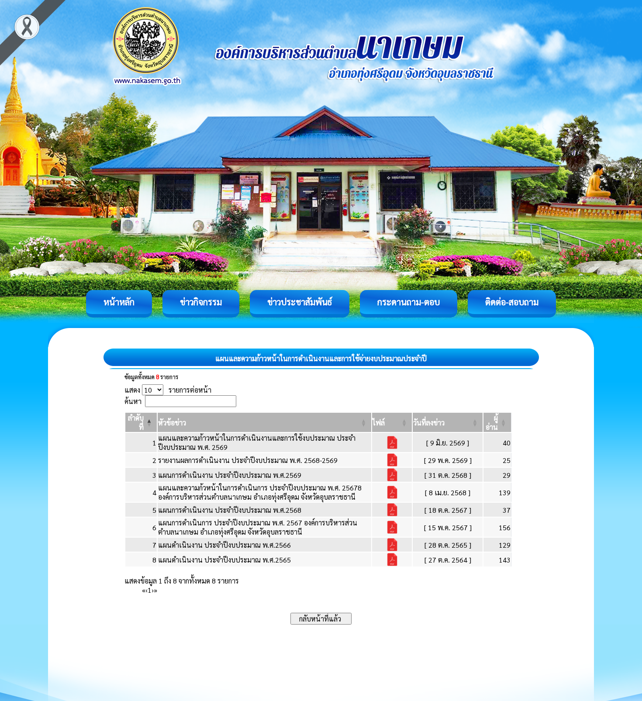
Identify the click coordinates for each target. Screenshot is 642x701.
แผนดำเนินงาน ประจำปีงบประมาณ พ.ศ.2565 (224, 559)
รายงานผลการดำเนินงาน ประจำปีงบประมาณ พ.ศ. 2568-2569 (248, 460)
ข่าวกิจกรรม (201, 301)
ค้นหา (133, 401)
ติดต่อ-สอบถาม (511, 301)
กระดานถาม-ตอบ (408, 301)
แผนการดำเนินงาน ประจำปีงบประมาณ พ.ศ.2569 (229, 475)
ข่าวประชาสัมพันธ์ (299, 301)
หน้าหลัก (119, 301)
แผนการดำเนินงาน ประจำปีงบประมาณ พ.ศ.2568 (229, 510)
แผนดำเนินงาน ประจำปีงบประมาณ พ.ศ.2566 (224, 544)
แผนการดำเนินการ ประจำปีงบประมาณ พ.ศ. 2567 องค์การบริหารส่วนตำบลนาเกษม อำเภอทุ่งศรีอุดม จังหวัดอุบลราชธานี (257, 527)
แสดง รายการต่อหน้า (167, 389)
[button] (172, 422)
